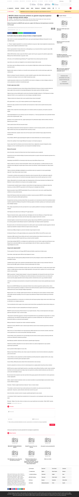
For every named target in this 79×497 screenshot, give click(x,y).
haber (13, 492)
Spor (42, 19)
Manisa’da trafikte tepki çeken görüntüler (63, 29)
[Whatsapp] (20, 489)
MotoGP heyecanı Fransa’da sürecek (31, 447)
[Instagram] (12, 489)
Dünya (15, 19)
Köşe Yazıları (31, 19)
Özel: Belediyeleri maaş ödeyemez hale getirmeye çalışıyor (15, 459)
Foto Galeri (23, 19)
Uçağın (19, 403)
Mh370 (16, 403)
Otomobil (37, 19)
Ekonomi (19, 19)
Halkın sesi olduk (47, 459)
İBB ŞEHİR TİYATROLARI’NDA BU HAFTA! (15, 447)
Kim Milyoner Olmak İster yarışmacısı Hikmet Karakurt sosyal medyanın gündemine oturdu (64, 55)
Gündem (27, 19)
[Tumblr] (22, 489)
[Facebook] (8, 489)
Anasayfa (11, 19)
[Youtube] (16, 489)
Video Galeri (49, 19)
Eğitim (17, 19)
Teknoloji (44, 19)
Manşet (34, 19)
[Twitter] (10, 489)
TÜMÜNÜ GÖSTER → (68, 11)
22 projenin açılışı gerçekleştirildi (48, 446)
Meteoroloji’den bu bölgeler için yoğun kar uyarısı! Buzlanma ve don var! (35, 11)
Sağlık (40, 19)
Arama (12, 403)
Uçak (21, 403)
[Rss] (24, 489)
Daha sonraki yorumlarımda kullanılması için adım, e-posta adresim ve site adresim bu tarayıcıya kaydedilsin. (28, 421)
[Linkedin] (14, 489)
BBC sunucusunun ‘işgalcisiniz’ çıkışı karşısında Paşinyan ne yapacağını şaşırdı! (63, 69)
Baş (14, 403)
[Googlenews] (18, 489)
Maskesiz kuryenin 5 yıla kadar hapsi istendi (63, 42)
